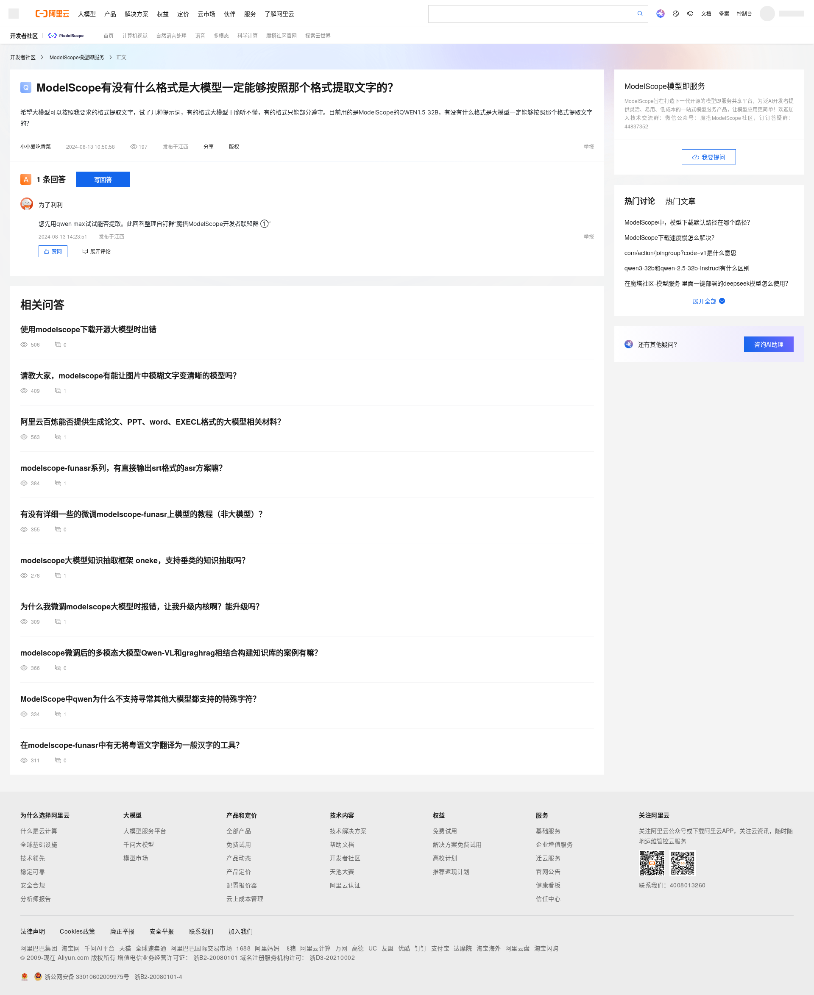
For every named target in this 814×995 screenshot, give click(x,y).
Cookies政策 (77, 931)
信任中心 (548, 898)
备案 (724, 13)
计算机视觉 (135, 35)
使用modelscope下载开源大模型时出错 (88, 329)
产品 (110, 13)
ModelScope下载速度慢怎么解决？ (670, 237)
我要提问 (713, 157)
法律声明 (32, 931)
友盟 (388, 948)
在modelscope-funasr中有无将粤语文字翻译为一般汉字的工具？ (131, 744)
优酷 (404, 948)
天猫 (125, 948)
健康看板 (548, 885)
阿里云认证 (345, 885)
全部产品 (238, 830)
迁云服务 (548, 857)
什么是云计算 (38, 830)
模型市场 (135, 857)
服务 (250, 13)
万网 (341, 948)
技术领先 (32, 857)
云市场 (206, 13)
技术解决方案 (348, 830)
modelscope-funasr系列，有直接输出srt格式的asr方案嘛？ (123, 467)
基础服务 (548, 830)
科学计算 (247, 35)
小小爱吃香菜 (35, 146)
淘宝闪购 (546, 948)
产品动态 (238, 857)
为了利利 (51, 204)
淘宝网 (70, 948)
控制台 (744, 13)
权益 (163, 13)
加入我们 (241, 931)
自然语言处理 (171, 35)
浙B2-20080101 (215, 957)
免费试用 (238, 844)
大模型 (87, 13)
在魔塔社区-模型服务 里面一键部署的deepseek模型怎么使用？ (707, 283)
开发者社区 (24, 35)
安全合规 (32, 885)
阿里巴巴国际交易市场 (201, 948)
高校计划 (445, 857)
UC (372, 948)
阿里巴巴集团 (38, 948)
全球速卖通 (151, 948)
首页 (108, 35)
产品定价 (238, 871)
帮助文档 (342, 844)
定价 (183, 13)
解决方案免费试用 (457, 844)
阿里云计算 (315, 948)
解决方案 (136, 13)
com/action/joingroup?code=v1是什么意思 (680, 252)
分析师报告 (35, 898)
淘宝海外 (489, 948)
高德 (358, 948)
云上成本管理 (244, 898)
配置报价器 (241, 885)
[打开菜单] (13, 13)
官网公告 (548, 871)
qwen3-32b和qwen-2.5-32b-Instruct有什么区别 (687, 268)
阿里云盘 (517, 948)
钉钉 (421, 948)
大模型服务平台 (145, 830)
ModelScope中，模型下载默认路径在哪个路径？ (688, 222)
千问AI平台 (99, 948)
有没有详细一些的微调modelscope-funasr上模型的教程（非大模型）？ (143, 514)
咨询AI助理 (768, 344)
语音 (200, 35)
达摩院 (463, 948)
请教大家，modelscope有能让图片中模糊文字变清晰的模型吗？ (130, 375)
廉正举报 (122, 931)
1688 (243, 948)
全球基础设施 (38, 844)
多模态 (221, 35)
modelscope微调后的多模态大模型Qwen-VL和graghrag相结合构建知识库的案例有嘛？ (171, 652)
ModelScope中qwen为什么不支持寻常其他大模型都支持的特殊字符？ (140, 698)
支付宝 (440, 948)
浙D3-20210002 (332, 957)
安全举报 (162, 931)
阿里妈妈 (267, 948)
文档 (706, 13)
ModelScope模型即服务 (77, 57)
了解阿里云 (279, 13)
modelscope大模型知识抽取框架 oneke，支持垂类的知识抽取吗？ (134, 560)
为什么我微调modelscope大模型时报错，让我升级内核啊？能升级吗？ (141, 606)
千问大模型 (138, 844)
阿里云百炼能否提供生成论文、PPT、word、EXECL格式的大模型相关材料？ (152, 421)
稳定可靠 (32, 871)
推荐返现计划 (451, 871)
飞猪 (290, 948)
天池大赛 (342, 871)
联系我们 (201, 931)
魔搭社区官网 (281, 35)
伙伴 (230, 13)
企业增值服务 (554, 844)
